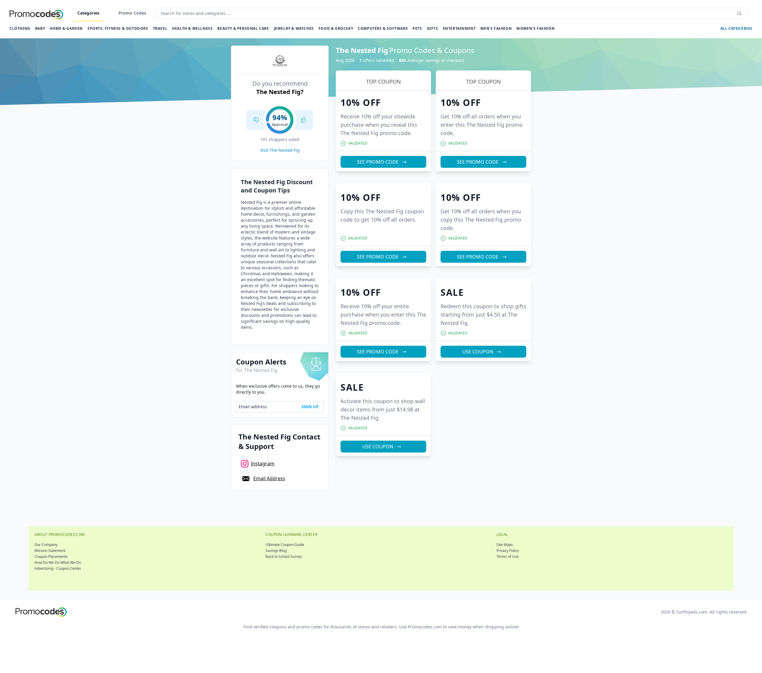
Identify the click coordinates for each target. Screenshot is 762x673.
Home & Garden (66, 28)
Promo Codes (132, 13)
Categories (88, 13)
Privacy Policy (507, 550)
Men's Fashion (496, 28)
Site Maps (504, 544)
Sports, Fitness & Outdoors (118, 28)
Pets (417, 28)
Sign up (310, 406)
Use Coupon (477, 351)
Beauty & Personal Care (243, 28)
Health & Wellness (192, 28)
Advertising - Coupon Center (58, 568)
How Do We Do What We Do (58, 562)
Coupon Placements (51, 556)
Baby (40, 28)
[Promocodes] (36, 13)
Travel (160, 28)
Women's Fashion (535, 28)
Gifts (432, 28)
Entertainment (459, 28)
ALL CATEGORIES (736, 28)
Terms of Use (507, 556)
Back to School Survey (284, 556)
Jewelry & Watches (294, 28)
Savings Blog (276, 550)
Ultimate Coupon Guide (285, 544)
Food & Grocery (335, 28)
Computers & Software (383, 28)
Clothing (20, 28)
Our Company (46, 544)
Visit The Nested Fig (280, 150)
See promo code (378, 162)
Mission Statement (50, 550)
